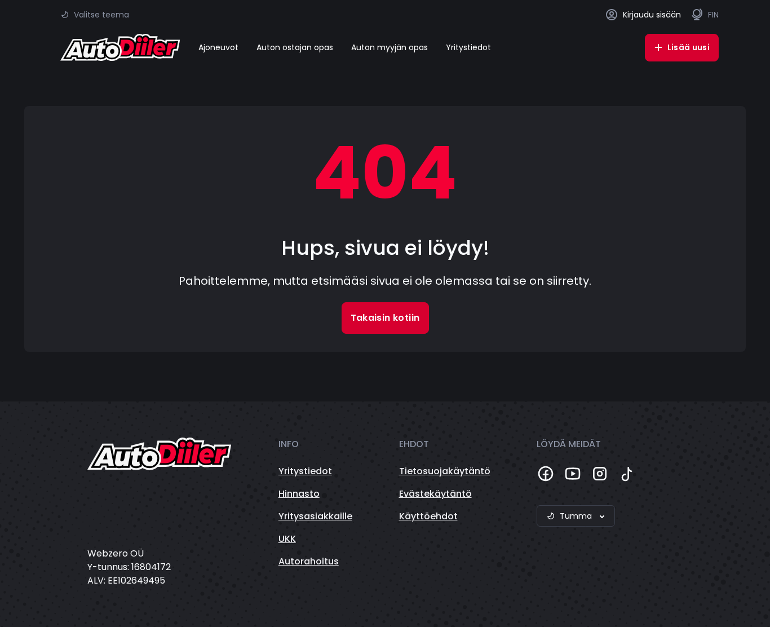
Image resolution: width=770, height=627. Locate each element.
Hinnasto (299, 493)
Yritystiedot (468, 47)
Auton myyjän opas (389, 47)
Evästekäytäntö (435, 493)
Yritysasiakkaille (315, 516)
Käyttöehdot (428, 516)
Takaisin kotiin (385, 317)
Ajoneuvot (218, 47)
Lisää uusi (688, 47)
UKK (287, 538)
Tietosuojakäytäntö (444, 471)
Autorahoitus (308, 561)
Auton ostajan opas (294, 47)
